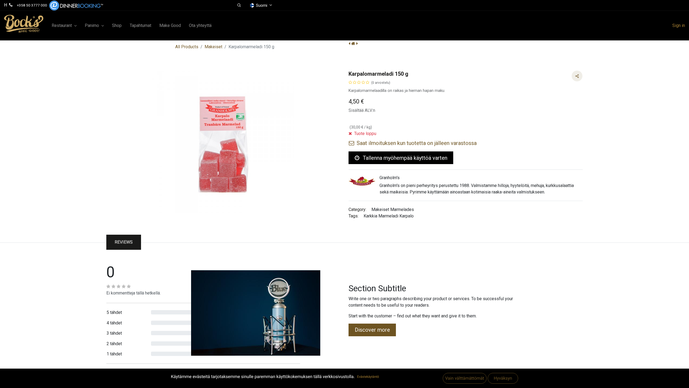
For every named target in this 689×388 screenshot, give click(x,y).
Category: (357, 209)
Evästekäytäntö (368, 377)
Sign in (678, 25)
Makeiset (213, 46)
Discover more (372, 330)
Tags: (353, 216)
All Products (186, 46)
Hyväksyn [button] (503, 378)
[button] (239, 5)
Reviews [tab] (124, 242)
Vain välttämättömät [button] (464, 378)
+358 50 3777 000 (32, 5)
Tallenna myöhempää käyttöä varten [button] (404, 158)
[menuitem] (117, 25)
